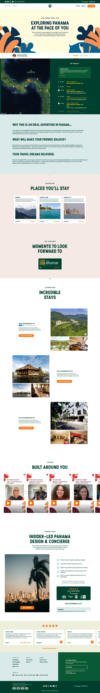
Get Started (27, 608)
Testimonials (15, 660)
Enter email (69, 667)
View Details (32, 221)
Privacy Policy (73, 673)
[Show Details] (85, 334)
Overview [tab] (75, 56)
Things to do (15, 666)
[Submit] (86, 667)
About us (83, 6)
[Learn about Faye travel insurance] (70, 597)
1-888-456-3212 (20, 1)
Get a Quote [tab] (84, 56)
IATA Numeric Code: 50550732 (18, 683)
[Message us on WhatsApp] (10, 1)
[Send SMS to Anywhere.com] (8, 1)
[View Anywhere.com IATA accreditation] (64, 596)
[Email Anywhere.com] (6, 1)
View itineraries (16, 662)
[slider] (50, 508)
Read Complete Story (25, 642)
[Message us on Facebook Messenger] (13, 2)
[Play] (8, 503)
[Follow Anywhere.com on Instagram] (56, 686)
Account (78, 6)
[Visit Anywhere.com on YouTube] (54, 686)
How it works (29, 660)
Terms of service (44, 662)
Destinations (15, 664)
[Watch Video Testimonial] (61, 642)
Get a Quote (91, 6)
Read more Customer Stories (49, 648)
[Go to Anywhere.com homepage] (50, 6)
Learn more (62, 75)
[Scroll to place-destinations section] (50, 174)
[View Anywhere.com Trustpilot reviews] (88, 1)
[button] (5, 511)
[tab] (19, 56)
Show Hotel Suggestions (26, 335)
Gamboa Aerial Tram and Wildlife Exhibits (77, 98)
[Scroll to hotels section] (50, 278)
